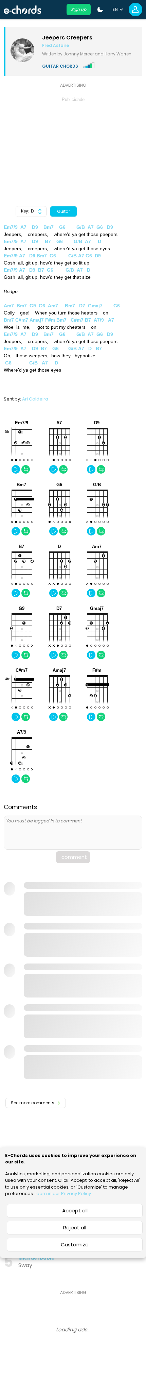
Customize (75, 1244)
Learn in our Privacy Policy (63, 1193)
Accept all (75, 1210)
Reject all (74, 1227)
